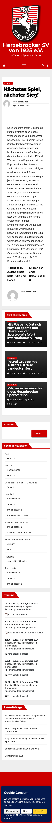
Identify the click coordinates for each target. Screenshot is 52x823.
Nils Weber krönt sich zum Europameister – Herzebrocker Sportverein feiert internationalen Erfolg (24, 331)
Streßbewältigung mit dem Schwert (22, 749)
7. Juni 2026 (15, 373)
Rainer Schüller (34, 343)
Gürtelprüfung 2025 (14, 756)
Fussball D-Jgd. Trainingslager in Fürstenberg (21, 644)
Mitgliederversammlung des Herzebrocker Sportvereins (25, 391)
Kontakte (11, 458)
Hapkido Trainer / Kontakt (19, 532)
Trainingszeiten (14, 510)
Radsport (9, 557)
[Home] (4, 66)
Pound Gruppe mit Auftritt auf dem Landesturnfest (22, 365)
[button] (43, 65)
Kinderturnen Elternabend (17, 624)
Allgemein (8, 83)
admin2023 (23, 102)
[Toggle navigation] (24, 65)
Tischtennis (10, 568)
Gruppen (11, 544)
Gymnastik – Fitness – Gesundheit (21, 483)
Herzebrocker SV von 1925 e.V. (26, 48)
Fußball (8, 465)
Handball (9, 494)
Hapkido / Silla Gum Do (16, 522)
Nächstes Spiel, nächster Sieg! (22, 92)
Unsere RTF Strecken (17, 561)
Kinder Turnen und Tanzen (18, 540)
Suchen (9, 424)
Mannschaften (13, 470)
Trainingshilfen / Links (17, 515)
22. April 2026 (16, 400)
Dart (7, 454)
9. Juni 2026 (15, 343)
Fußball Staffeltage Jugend (18, 606)
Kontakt (10, 487)
